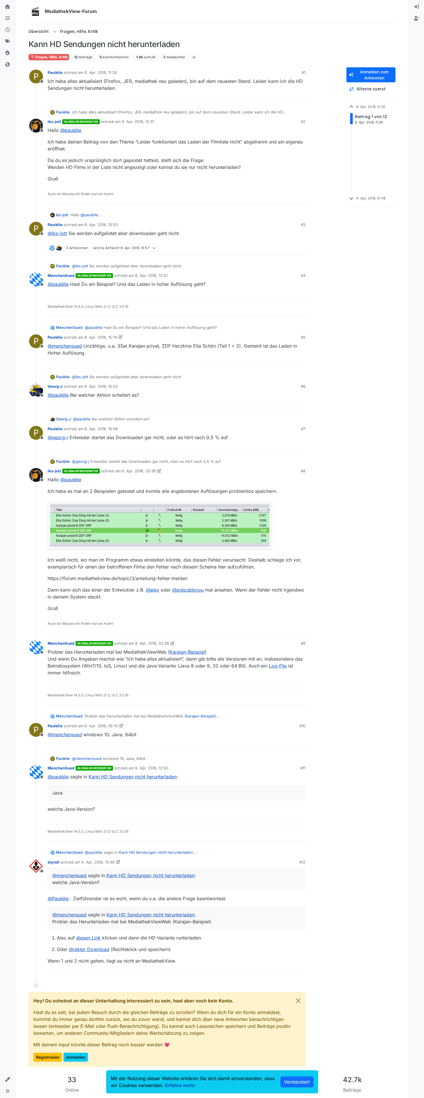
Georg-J (55, 386)
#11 (302, 768)
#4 (303, 275)
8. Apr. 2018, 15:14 (101, 337)
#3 (303, 224)
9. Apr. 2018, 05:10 (101, 726)
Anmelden (75, 1057)
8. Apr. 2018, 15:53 (101, 386)
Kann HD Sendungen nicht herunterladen (133, 777)
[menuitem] (416, 7)
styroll (53, 862)
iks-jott (54, 121)
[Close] (298, 1001)
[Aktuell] (7, 30)
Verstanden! (297, 1082)
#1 (303, 72)
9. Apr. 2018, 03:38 (152, 643)
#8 (303, 471)
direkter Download (89, 949)
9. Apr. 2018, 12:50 (151, 768)
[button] (7, 1079)
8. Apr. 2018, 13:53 (101, 224)
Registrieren (47, 1057)
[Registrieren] (416, 18)
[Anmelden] (416, 7)
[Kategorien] (7, 18)
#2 (303, 121)
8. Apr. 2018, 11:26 (101, 72)
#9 (303, 643)
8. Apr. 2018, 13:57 (151, 275)
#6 (303, 386)
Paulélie (55, 72)
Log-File (278, 666)
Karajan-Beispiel (187, 652)
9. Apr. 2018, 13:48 (98, 862)
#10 (302, 726)
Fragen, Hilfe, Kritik (51, 57)
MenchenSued (61, 275)
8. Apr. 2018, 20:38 (139, 471)
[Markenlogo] (35, 11)
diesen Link (88, 938)
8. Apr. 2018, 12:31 (138, 121)
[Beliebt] (7, 53)
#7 (303, 428)
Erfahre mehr (180, 1085)
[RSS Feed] (194, 57)
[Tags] (7, 41)
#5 (303, 337)
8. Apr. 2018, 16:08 (101, 428)
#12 (302, 862)
